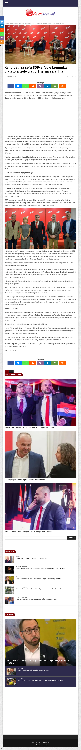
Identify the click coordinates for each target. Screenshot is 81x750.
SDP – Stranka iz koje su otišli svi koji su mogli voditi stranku (28, 532)
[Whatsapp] (25, 86)
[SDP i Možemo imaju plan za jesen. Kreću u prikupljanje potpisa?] (40, 402)
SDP (11, 371)
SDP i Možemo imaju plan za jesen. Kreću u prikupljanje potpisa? (30, 427)
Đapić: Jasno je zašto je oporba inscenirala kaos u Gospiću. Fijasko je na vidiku (40, 680)
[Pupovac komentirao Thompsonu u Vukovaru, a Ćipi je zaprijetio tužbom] (9, 600)
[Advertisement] (40, 117)
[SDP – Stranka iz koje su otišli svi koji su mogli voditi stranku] (40, 506)
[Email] (54, 86)
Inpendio (45, 745)
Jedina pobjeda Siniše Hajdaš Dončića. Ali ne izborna (25, 480)
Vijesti (18, 556)
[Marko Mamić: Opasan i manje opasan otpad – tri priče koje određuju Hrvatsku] (9, 580)
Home (6, 23)
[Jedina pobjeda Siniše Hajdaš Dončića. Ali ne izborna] (40, 454)
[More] (2, 42)
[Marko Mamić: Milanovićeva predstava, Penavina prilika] (11, 671)
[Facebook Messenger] (18, 86)
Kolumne (18, 576)
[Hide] (1, 45)
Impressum (46, 742)
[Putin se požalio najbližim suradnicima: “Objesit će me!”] (9, 559)
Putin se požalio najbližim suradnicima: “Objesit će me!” (31, 558)
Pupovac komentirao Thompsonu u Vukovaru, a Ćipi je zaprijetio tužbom (36, 599)
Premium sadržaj (13, 23)
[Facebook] (11, 86)
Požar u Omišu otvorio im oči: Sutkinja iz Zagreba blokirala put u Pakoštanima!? (38, 589)
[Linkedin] (47, 86)
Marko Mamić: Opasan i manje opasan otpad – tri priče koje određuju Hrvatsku (38, 578)
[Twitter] (2, 22)
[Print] (62, 86)
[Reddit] (32, 86)
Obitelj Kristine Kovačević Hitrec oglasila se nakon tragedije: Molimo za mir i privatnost (40, 568)
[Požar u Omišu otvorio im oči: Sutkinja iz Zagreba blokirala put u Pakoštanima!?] (9, 590)
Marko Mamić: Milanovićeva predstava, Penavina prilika (33, 670)
